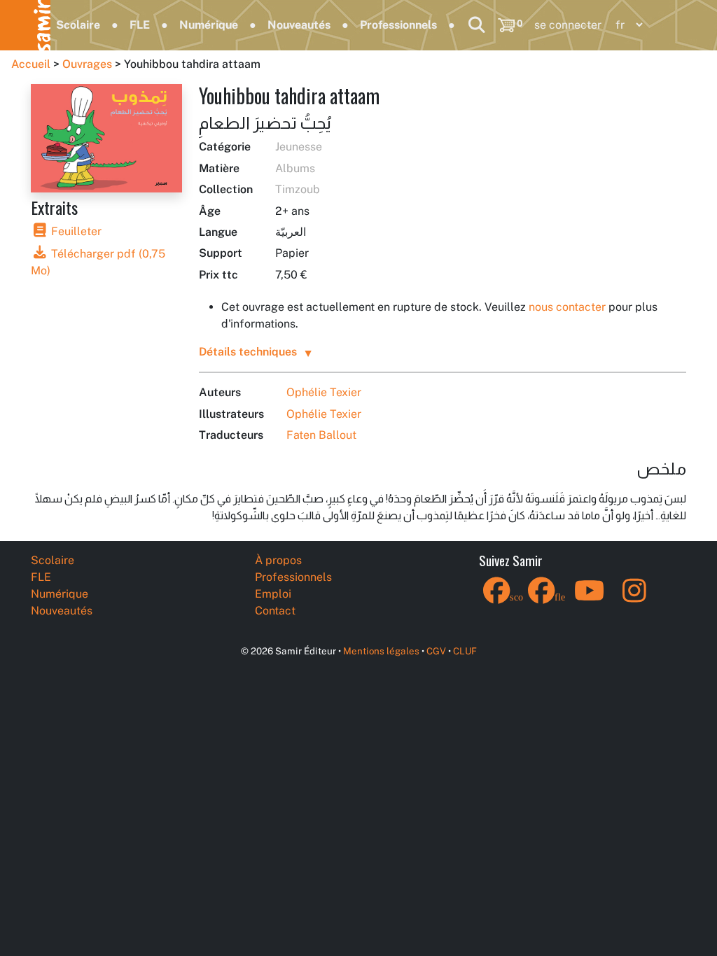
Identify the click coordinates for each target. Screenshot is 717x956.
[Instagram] (634, 599)
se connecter (567, 24)
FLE (140, 24)
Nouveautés (298, 24)
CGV (436, 650)
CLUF (465, 650)
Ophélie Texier (323, 392)
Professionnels (398, 24)
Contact (275, 610)
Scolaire (78, 24)
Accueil (30, 64)
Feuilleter (75, 231)
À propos (278, 560)
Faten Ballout (321, 435)
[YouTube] (590, 599)
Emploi (273, 593)
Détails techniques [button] (248, 351)
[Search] (476, 25)
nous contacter (567, 307)
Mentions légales (381, 650)
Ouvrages (87, 64)
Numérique (208, 24)
